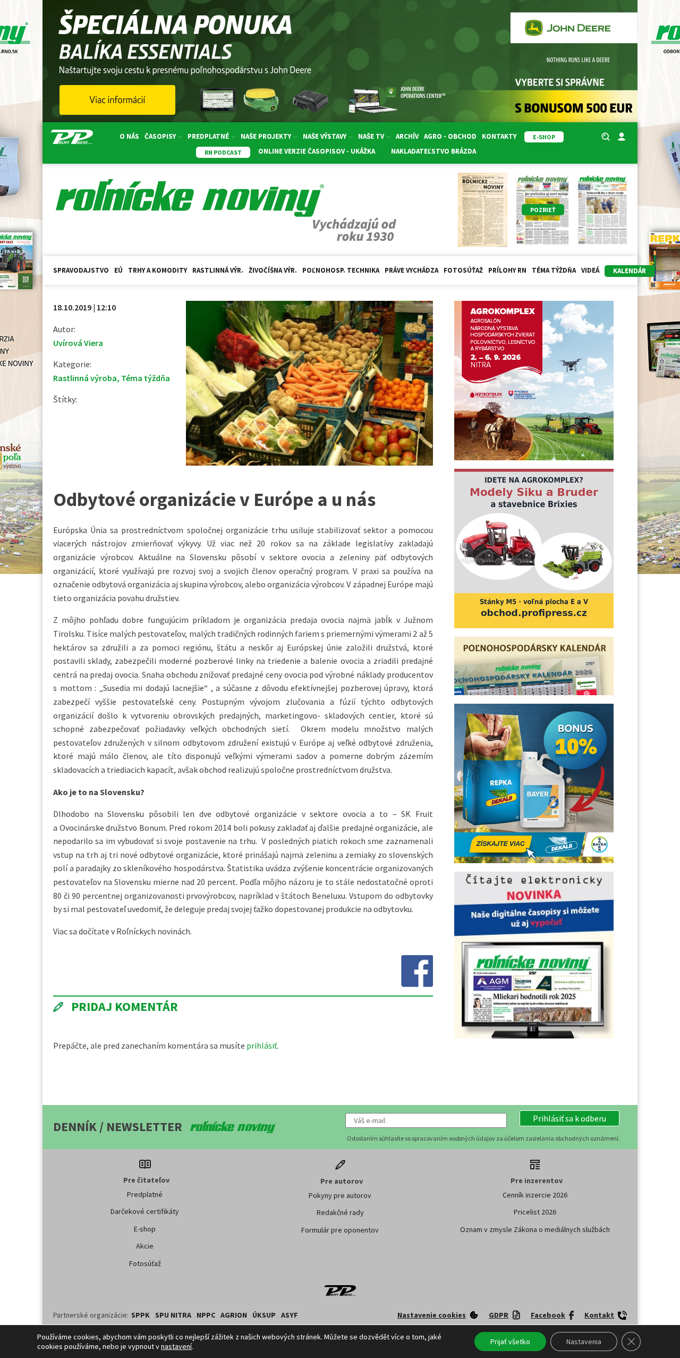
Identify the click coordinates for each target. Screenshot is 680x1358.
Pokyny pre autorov (340, 1195)
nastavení (176, 1346)
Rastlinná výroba (85, 378)
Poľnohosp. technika (340, 270)
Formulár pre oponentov (340, 1230)
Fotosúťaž (463, 270)
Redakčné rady (340, 1212)
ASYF (289, 1315)
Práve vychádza (411, 270)
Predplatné (145, 1194)
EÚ (118, 270)
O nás (129, 136)
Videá (590, 270)
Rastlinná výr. (217, 270)
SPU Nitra (173, 1315)
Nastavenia (583, 1341)
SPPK (140, 1315)
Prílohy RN (507, 270)
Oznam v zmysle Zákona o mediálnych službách (535, 1229)
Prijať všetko (510, 1341)
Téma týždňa (554, 270)
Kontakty (499, 136)
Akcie (145, 1246)
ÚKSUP (264, 1315)
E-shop (145, 1229)
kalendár (629, 270)
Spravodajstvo (81, 270)
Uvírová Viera (78, 343)
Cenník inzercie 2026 (535, 1195)
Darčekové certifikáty (144, 1211)
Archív (407, 136)
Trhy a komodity (157, 270)
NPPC (206, 1315)
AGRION (233, 1315)
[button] (569, 1118)
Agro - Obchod (450, 136)
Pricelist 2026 (535, 1212)
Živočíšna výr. (273, 270)
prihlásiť (261, 1045)
